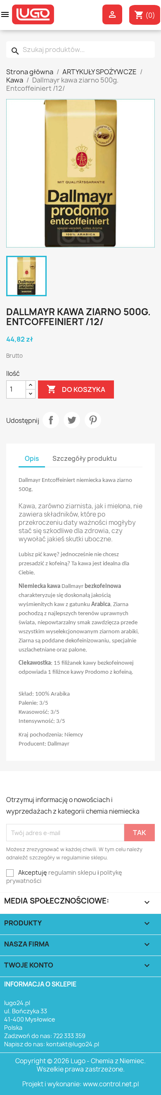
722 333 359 (69, 1036)
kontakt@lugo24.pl (72, 1044)
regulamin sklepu (72, 872)
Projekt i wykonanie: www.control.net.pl (80, 1084)
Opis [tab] (32, 458)
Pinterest (93, 420)
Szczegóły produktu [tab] (84, 458)
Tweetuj (72, 420)
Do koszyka (76, 389)
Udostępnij (51, 420)
